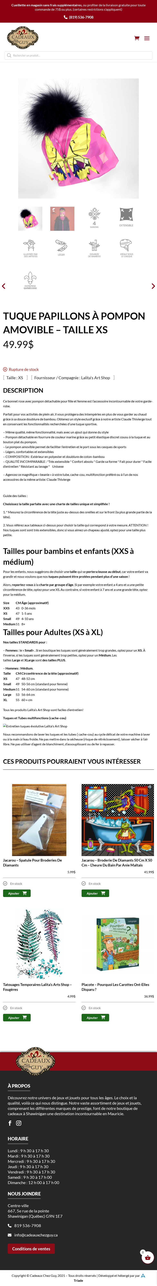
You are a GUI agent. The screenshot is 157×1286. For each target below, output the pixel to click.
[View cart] (136, 38)
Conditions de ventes (31, 1248)
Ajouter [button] (13, 893)
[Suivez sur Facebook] (10, 1123)
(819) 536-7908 (80, 17)
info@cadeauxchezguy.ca (36, 1234)
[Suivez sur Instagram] (18, 1123)
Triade (78, 1280)
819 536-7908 (27, 1225)
